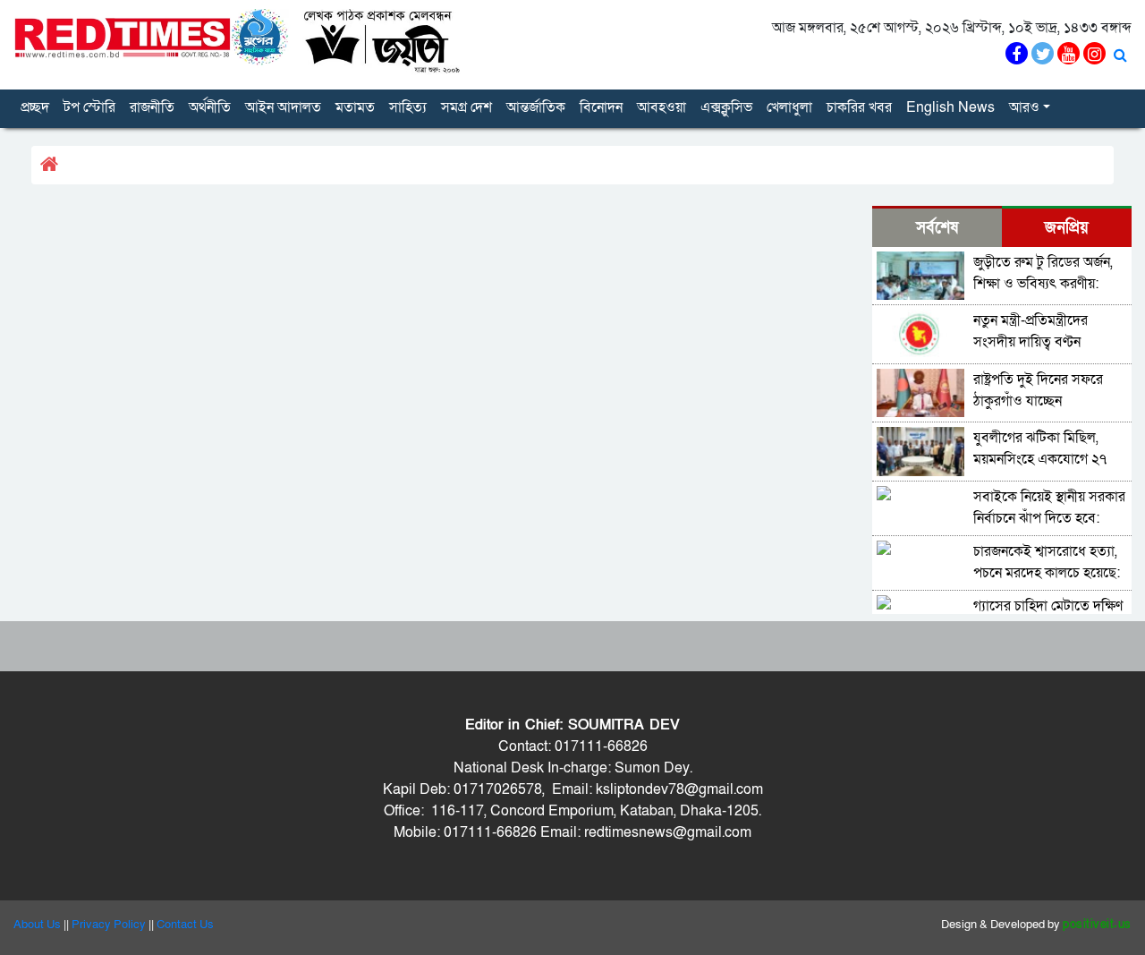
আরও (1024, 107)
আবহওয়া (661, 107)
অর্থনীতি (210, 107)
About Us (37, 925)
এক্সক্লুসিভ (726, 107)
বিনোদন (601, 107)
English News (950, 107)
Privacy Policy (109, 925)
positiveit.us (1097, 925)
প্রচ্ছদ (35, 107)
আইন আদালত (283, 107)
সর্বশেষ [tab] (937, 227)
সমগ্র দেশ (466, 107)
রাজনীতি (152, 107)
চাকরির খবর (859, 107)
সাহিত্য (408, 107)
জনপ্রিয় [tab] (1067, 227)
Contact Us (185, 925)
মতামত (355, 107)
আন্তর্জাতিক (535, 107)
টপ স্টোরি (89, 107)
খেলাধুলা (789, 107)
